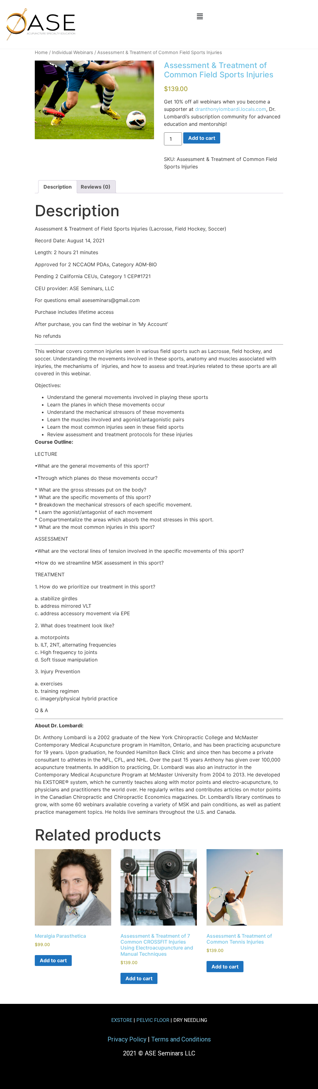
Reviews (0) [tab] (96, 187)
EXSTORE (121, 1020)
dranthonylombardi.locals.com (230, 109)
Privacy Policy (126, 1039)
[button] (199, 16)
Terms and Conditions (181, 1039)
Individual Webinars (72, 52)
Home (41, 52)
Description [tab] (57, 187)
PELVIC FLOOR (152, 1020)
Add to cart (201, 138)
